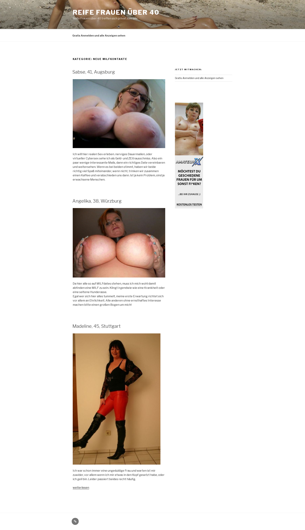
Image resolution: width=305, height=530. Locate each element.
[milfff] (189, 155)
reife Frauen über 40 (116, 12)
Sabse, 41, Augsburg (93, 72)
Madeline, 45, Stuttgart (96, 326)
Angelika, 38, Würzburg (97, 201)
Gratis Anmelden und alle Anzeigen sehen (98, 35)
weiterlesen (81, 487)
